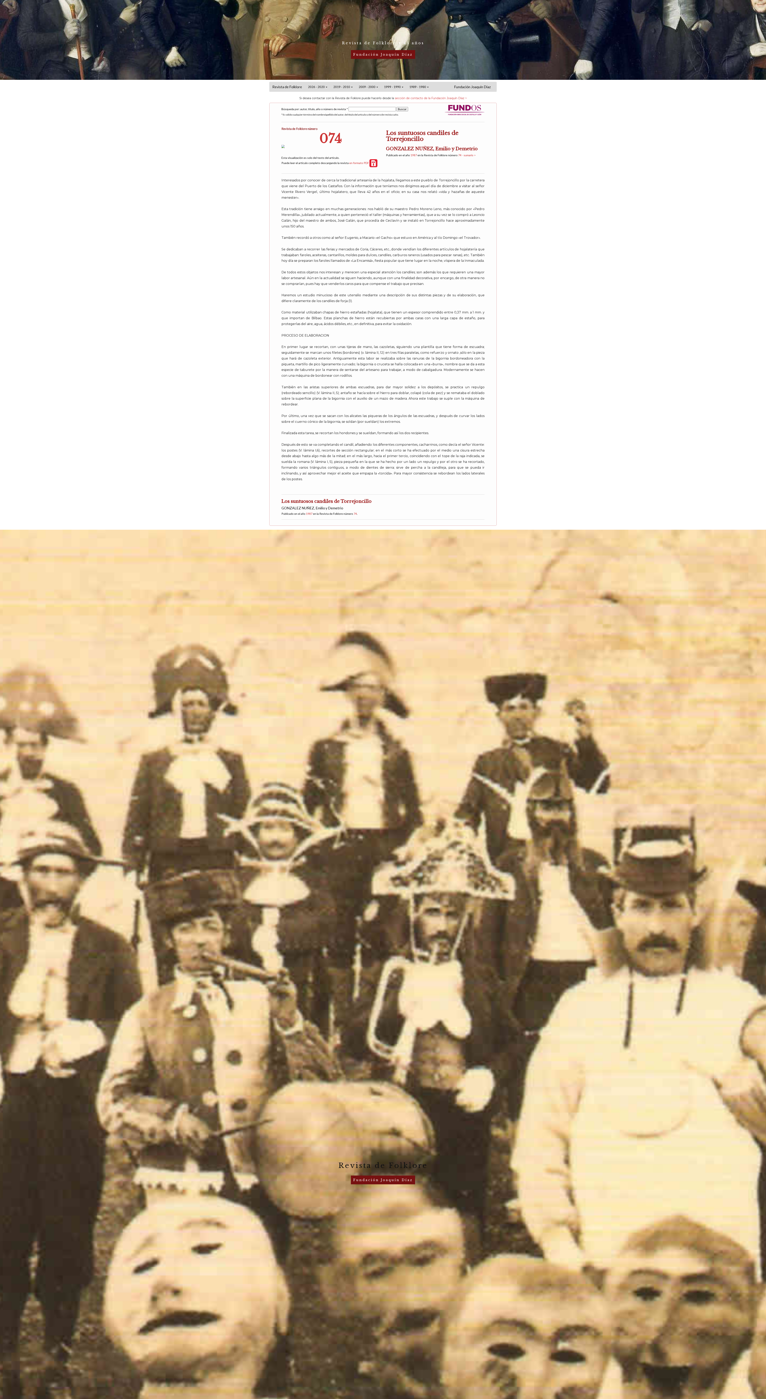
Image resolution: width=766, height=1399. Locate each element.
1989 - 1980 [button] (418, 87)
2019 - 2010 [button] (342, 87)
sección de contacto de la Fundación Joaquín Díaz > (431, 98)
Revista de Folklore (287, 87)
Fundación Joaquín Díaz (472, 87)
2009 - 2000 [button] (367, 87)
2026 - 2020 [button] (316, 87)
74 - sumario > (467, 155)
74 (355, 513)
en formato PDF (359, 163)
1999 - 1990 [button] (392, 87)
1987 (414, 155)
